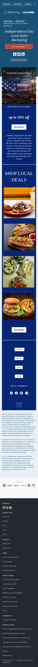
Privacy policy (7, 561)
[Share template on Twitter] (19, 54)
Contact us (6, 548)
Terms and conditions (10, 557)
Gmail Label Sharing (10, 606)
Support (17, 4)
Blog (4, 525)
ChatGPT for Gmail (9, 597)
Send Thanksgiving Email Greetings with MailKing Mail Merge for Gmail (17, 631)
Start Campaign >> (19, 46)
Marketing (19, 21)
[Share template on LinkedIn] (23, 54)
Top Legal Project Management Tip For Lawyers (17, 649)
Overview (6, 516)
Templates (8, 21)
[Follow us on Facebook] (10, 507)
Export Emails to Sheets (11, 579)
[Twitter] (11, 393)
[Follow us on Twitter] (7, 507)
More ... (5, 610)
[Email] (21, 393)
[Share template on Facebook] (14, 54)
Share (27, 4)
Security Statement (9, 566)
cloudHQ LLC (6, 662)
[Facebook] (16, 393)
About (5, 534)
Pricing (6, 4)
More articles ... (8, 655)
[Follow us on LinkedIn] (4, 507)
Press (4, 530)
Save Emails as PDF (9, 584)
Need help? (7, 543)
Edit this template (19, 60)
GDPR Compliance (9, 570)
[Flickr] (26, 393)
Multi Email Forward (10, 602)
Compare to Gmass (9, 620)
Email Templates (9, 588)
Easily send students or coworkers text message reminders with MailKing (16, 640)
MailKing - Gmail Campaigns (13, 593)
